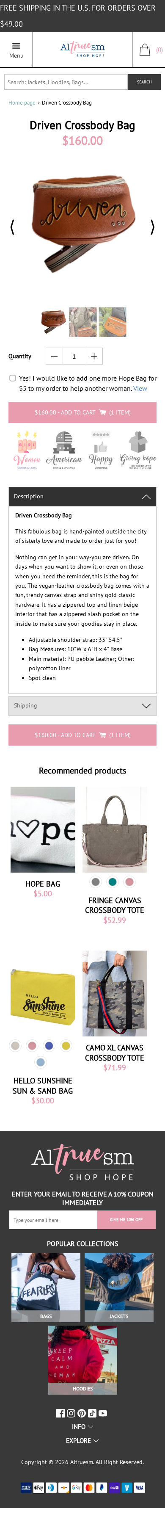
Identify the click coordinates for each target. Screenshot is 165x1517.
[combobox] (66, 82)
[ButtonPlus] (94, 356)
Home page (22, 102)
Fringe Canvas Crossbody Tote (114, 905)
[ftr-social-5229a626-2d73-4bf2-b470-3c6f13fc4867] (61, 1413)
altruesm (81, 1462)
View (140, 388)
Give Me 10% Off (126, 1219)
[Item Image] (42, 830)
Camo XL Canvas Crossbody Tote (114, 1052)
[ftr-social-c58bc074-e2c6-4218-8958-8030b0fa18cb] (72, 1413)
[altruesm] (82, 49)
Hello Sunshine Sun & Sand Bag (43, 1085)
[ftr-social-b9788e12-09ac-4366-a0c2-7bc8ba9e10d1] (82, 1413)
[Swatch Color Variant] (95, 882)
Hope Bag (42, 884)
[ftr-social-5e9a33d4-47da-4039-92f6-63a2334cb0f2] (93, 1413)
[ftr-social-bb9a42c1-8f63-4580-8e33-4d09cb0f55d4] (104, 1413)
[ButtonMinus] (54, 356)
